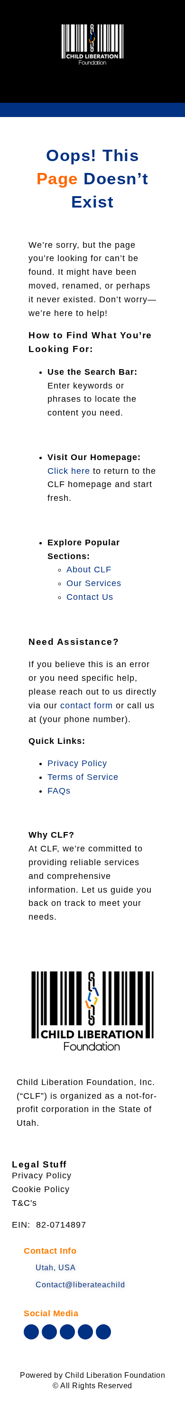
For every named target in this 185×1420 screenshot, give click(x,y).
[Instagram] (85, 1331)
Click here (68, 471)
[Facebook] (31, 1331)
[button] (93, 90)
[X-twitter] (49, 1331)
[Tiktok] (103, 1331)
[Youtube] (67, 1331)
